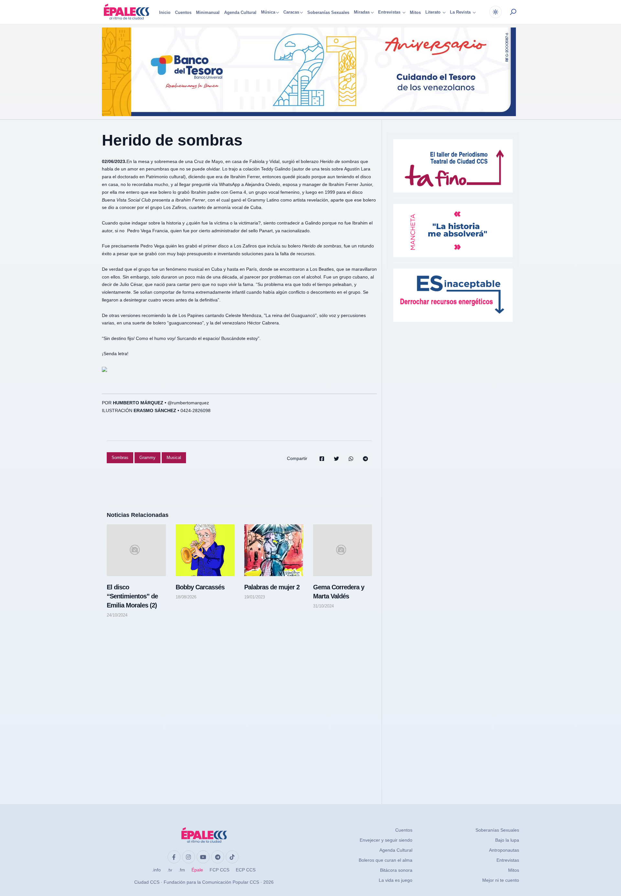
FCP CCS (219, 869)
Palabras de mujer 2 (272, 587)
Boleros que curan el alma (385, 860)
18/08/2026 (186, 597)
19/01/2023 (254, 597)
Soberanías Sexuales (328, 12)
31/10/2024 (323, 606)
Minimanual (208, 12)
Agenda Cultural (240, 12)
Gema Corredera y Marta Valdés (338, 592)
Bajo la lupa (507, 840)
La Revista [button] (461, 12)
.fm (182, 869)
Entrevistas (507, 860)
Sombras (120, 457)
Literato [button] (433, 12)
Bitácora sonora (396, 870)
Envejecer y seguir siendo (386, 840)
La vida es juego (395, 880)
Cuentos (183, 12)
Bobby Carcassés (200, 587)
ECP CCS (246, 869)
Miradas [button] (362, 12)
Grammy (147, 457)
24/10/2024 (117, 615)
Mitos (415, 12)
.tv (169, 869)
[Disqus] (239, 705)
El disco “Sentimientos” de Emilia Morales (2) (132, 596)
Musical (174, 457)
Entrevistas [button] (390, 12)
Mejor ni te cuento (500, 880)
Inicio (164, 12)
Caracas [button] (291, 12)
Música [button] (268, 12)
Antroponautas (504, 850)
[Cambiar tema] (495, 12)
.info (156, 869)
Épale (197, 869)
